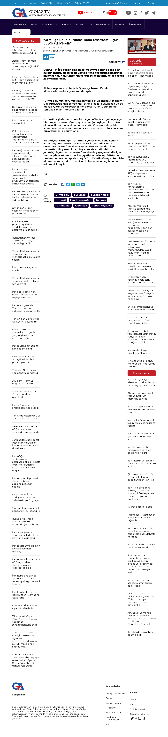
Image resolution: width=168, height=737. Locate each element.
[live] (85, 13)
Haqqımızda (19, 3)
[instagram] (135, 13)
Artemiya (81, 205)
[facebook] (140, 13)
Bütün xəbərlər (20, 24)
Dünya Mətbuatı (114, 703)
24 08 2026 (46, 3)
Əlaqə (33, 3)
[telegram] (153, 13)
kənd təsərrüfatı (81, 200)
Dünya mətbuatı (103, 24)
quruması (80, 194)
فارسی (137, 3)
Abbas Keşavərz (102, 205)
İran (90, 24)
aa (52, 57)
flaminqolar (62, 205)
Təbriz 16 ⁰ (82, 3)
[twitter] (146, 13)
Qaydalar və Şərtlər (139, 714)
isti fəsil (60, 200)
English (151, 3)
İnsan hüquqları (135, 24)
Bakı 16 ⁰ (63, 3)
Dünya (34, 24)
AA (46, 57)
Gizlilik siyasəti (137, 709)
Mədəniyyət (120, 24)
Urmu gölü (62, 194)
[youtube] (109, 13)
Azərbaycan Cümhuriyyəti (73, 24)
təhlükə (101, 200)
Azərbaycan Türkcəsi (116, 3)
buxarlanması (100, 194)
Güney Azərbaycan (49, 24)
